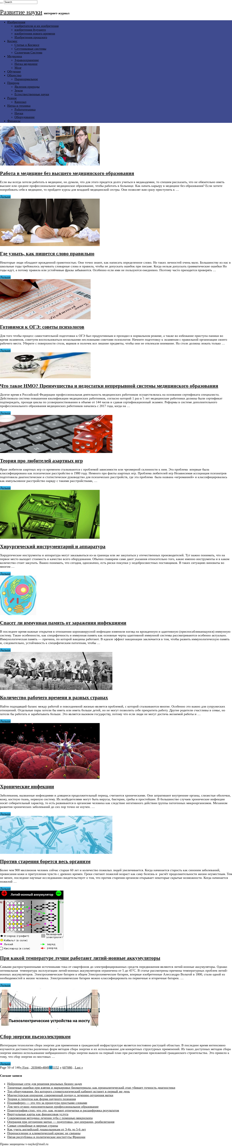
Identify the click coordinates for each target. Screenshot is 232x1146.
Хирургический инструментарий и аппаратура (52, 546)
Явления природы (27, 86)
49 (47, 1067)
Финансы (13, 121)
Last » (79, 1067)
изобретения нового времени (34, 33)
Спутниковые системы (30, 48)
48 (44, 1067)
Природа (13, 83)
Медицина (14, 56)
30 (36, 1067)
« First (24, 1067)
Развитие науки (21, 12)
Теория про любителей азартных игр (41, 460)
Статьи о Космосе (26, 45)
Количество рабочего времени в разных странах (54, 697)
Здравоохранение (26, 60)
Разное (12, 98)
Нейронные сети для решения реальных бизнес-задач (44, 1084)
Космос (12, 41)
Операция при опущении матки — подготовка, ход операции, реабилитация (60, 1122)
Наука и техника (18, 105)
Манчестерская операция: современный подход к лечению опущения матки (60, 1095)
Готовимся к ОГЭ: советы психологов (42, 327)
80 (70, 1067)
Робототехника (25, 109)
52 (57, 1067)
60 (64, 1067)
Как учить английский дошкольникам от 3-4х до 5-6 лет (46, 1129)
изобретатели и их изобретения (36, 26)
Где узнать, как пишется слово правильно (47, 253)
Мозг (18, 67)
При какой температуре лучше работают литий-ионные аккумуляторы (80, 958)
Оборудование (24, 117)
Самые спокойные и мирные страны (32, 1125)
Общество (14, 75)
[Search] (1, 2)
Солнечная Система (28, 52)
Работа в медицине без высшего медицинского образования (67, 173)
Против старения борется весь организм (45, 861)
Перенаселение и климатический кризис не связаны (43, 1133)
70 (67, 1067)
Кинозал (20, 102)
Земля (18, 90)
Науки (18, 113)
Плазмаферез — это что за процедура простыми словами (47, 1103)
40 (39, 1067)
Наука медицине (26, 64)
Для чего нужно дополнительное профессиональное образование (53, 1106)
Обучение (14, 71)
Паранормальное (26, 79)
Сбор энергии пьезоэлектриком (35, 1036)
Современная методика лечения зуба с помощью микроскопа (50, 1118)
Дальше (5, 196)
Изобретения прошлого (30, 37)
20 (32, 1067)
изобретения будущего (30, 29)
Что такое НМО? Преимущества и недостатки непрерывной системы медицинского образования (109, 386)
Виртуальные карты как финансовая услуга (37, 1114)
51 (54, 1067)
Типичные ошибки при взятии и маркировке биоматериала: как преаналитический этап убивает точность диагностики (91, 1087)
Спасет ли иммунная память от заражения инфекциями (63, 623)
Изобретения (16, 22)
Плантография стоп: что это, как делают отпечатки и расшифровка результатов (63, 1110)
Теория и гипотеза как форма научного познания (41, 1099)
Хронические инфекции (27, 786)
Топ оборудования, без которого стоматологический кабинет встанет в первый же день (68, 1091)
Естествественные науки (31, 94)
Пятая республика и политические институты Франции (46, 1137)
